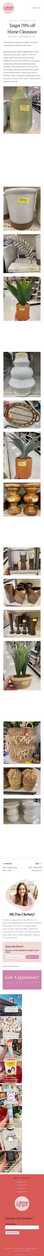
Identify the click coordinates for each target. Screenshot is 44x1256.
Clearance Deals (28, 20)
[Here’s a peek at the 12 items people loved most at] (11, 1005)
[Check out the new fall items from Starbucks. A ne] (11, 1050)
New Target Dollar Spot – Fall (10, 867)
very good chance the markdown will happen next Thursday (21, 64)
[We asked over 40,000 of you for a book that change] (11, 1095)
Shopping (22, 1182)
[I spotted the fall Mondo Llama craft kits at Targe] (11, 1072)
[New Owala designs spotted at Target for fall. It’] (11, 1117)
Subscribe (32, 957)
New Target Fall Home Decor (35, 867)
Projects (22, 1188)
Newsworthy (22, 1192)
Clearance (13, 20)
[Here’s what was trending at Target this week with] (11, 1162)
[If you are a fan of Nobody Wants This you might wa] (11, 1139)
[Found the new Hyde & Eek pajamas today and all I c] (11, 1028)
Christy (14, 36)
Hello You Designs (22, 1250)
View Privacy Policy (10, 966)
